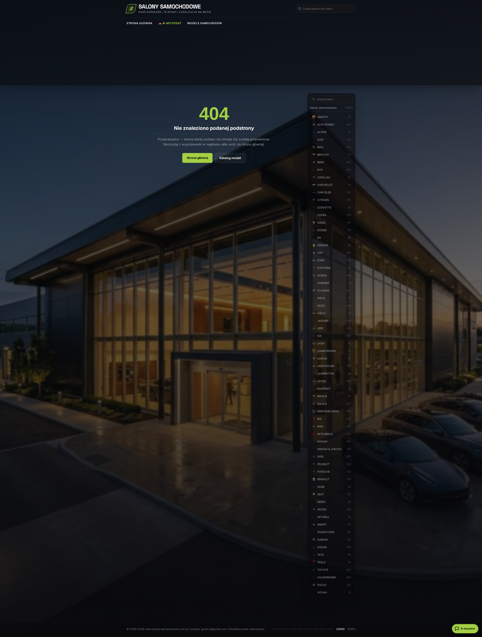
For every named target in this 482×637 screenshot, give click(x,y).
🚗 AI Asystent (169, 23)
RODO (351, 629)
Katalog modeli (230, 158)
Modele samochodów (204, 23)
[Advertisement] (241, 53)
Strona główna (139, 23)
